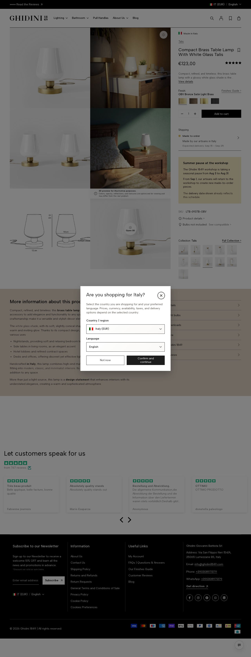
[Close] (161, 295)
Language (92, 338)
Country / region (97, 320)
